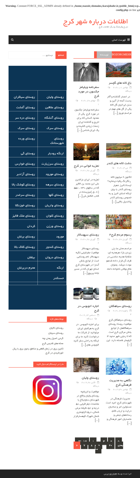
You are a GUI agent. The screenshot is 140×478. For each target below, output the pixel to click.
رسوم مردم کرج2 (120, 234)
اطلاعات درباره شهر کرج (95, 21)
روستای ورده (26, 138)
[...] (116, 113)
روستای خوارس (25, 163)
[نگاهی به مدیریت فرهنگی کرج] (118, 367)
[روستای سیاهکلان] (118, 294)
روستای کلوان (55, 215)
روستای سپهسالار (88, 234)
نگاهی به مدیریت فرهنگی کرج (120, 382)
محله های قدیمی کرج (52, 343)
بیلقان (31, 257)
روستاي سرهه (55, 184)
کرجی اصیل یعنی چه (53, 338)
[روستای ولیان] (86, 366)
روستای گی (28, 153)
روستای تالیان (56, 328)
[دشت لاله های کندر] (118, 151)
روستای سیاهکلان (120, 306)
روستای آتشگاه (54, 117)
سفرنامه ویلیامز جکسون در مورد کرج (88, 91)
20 (110, 445)
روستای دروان (54, 257)
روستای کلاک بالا (24, 246)
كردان (31, 226)
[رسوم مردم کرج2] (118, 223)
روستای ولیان (90, 377)
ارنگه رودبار (56, 153)
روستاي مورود (55, 174)
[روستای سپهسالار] (86, 223)
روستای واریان (54, 205)
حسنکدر (58, 278)
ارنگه (60, 267)
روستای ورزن (55, 226)
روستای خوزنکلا (25, 205)
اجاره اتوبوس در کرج (88, 308)
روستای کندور (55, 246)
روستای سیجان (55, 333)
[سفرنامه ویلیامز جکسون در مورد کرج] (86, 73)
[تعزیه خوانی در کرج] (86, 152)
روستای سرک (55, 128)
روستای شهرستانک (57, 141)
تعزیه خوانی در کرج (86, 165)
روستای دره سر (25, 117)
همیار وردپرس (110, 474)
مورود (60, 236)
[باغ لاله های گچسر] (118, 71)
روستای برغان (26, 236)
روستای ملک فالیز (23, 215)
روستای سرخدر (25, 195)
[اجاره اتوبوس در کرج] (86, 294)
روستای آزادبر (25, 174)
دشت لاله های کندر (119, 163)
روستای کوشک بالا (23, 184)
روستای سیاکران (24, 97)
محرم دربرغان (26, 267)
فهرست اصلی (119, 40)
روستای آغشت (25, 107)
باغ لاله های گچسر (120, 82)
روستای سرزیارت (52, 163)
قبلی (84, 441)
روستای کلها (56, 195)
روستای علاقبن (54, 107)
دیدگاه (128, 91)
